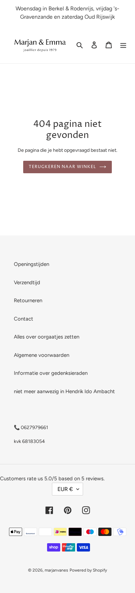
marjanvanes (56, 570)
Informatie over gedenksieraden (51, 373)
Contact (23, 319)
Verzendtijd (27, 282)
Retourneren (28, 300)
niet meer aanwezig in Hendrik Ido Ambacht (64, 391)
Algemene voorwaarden (41, 355)
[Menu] (123, 44)
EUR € (65, 489)
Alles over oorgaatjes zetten (46, 337)
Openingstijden (31, 264)
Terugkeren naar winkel (62, 167)
